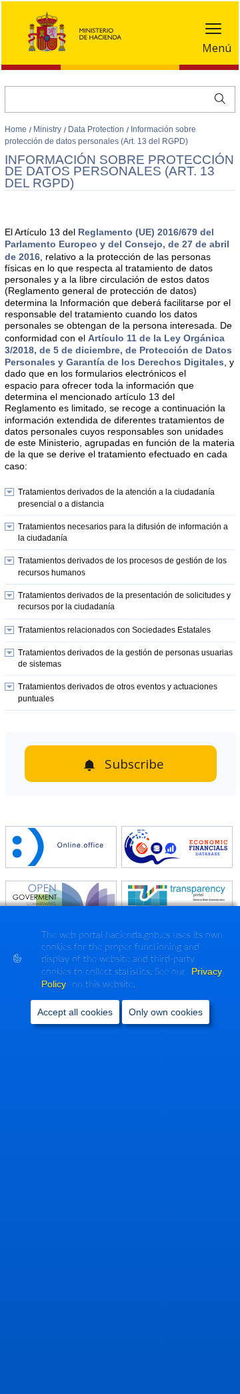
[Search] (217, 97)
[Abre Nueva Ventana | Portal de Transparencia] (177, 903)
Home (17, 129)
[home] (61, 848)
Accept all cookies (75, 1012)
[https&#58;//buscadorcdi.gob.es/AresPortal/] (177, 848)
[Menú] (213, 31)
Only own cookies (166, 1012)
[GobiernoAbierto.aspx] (61, 903)
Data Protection (97, 129)
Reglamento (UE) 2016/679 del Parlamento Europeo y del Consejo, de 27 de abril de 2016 (117, 244)
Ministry (48, 129)
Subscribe (134, 764)
